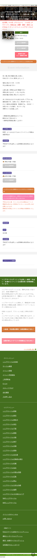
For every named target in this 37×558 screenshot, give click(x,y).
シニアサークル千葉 (9, 429)
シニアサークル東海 (9, 450)
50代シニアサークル (10, 498)
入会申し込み (7, 397)
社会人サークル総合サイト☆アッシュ (16, 532)
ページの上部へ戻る (29, 349)
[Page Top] (33, 556)
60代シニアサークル (10, 503)
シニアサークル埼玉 (9, 424)
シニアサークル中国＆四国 (12, 472)
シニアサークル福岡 (9, 490)
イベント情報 (7, 371)
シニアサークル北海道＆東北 (13, 459)
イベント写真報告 (9, 375)
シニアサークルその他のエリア (13, 494)
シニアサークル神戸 (9, 442)
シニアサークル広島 (9, 476)
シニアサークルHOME (10, 362)
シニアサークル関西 (9, 433)
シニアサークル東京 (9, 416)
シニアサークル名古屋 (10, 455)
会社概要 (6, 392)
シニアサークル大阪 (9, 437)
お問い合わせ (7, 519)
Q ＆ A (5, 384)
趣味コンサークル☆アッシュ (13, 536)
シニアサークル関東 (9, 411)
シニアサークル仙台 (9, 468)
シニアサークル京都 (9, 446)
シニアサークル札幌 (9, 463)
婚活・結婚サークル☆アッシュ (13, 540)
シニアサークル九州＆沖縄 (12, 485)
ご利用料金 (6, 379)
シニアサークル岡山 (9, 481)
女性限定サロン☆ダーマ (11, 545)
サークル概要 (7, 366)
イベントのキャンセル (10, 514)
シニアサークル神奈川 (10, 420)
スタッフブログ (8, 388)
